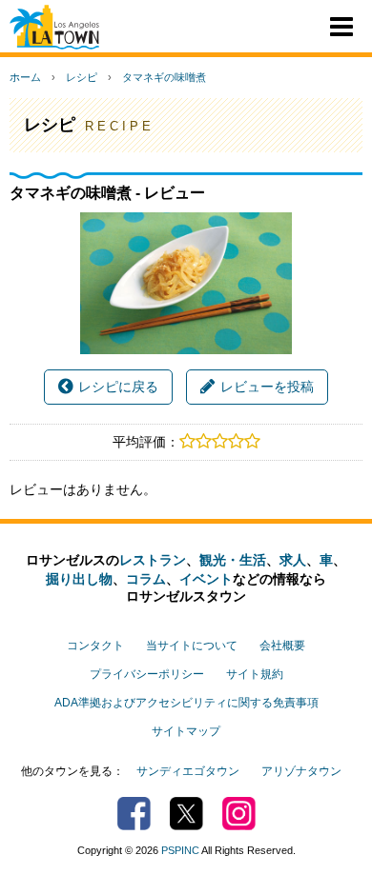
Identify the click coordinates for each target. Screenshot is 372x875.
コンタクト (95, 645)
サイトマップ (186, 731)
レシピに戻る (118, 386)
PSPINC (180, 850)
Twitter (186, 813)
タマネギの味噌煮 (164, 77)
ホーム (25, 77)
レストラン (152, 559)
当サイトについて (192, 645)
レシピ (81, 77)
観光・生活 (232, 559)
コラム (146, 579)
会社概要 (282, 645)
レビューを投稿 (267, 386)
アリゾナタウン (301, 771)
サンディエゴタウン (187, 771)
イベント (206, 579)
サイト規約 (254, 674)
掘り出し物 (79, 579)
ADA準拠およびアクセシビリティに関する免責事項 (186, 702)
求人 (292, 559)
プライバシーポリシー (147, 674)
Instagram (239, 813)
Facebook (134, 813)
